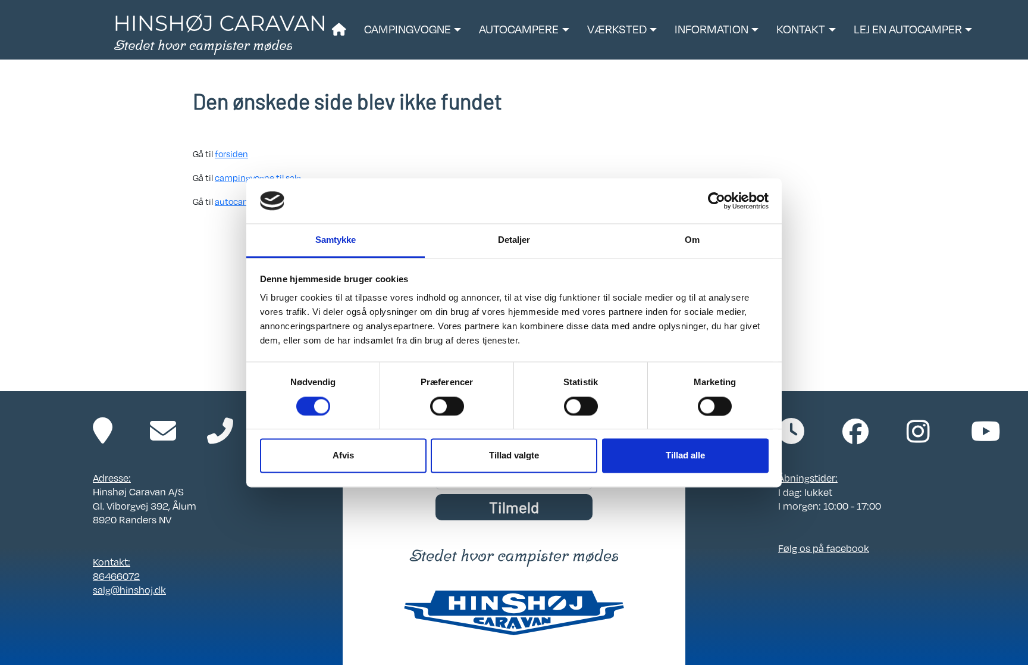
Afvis (343, 456)
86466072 (116, 576)
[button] (412, 30)
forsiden (231, 154)
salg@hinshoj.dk (129, 590)
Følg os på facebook (823, 548)
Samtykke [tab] (335, 240)
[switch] (447, 406)
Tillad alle (685, 456)
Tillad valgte (514, 456)
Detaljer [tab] (514, 240)
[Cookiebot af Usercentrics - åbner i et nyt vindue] (717, 201)
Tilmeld (514, 507)
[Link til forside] (219, 33)
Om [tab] (692, 240)
